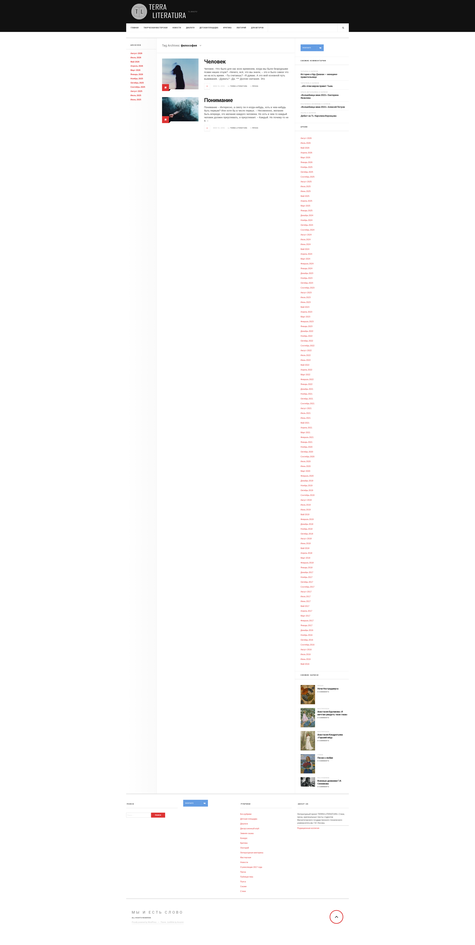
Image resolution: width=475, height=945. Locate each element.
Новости (176, 28)
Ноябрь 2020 (306, 447)
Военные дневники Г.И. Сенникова (329, 782)
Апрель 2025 (306, 201)
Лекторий (241, 28)
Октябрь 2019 (307, 490)
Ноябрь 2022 (306, 336)
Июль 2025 (136, 95)
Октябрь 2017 (307, 582)
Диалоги (190, 28)
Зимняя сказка (247, 833)
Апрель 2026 (137, 66)
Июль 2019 (306, 505)
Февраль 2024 (307, 264)
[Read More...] (207, 86)
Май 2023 (305, 307)
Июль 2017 (306, 596)
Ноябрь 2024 (306, 220)
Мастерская (323, 708)
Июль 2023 (306, 297)
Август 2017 (306, 592)
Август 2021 (306, 408)
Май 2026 (135, 62)
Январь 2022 (306, 384)
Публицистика (246, 877)
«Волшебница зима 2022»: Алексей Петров (323, 107)
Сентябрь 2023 (307, 288)
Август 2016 (306, 650)
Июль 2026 (136, 58)
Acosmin (180, 922)
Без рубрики (323, 778)
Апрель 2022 (306, 370)
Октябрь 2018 (307, 534)
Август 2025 (136, 91)
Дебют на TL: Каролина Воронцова (318, 115)
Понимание (218, 100)
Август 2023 (306, 293)
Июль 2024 (306, 239)
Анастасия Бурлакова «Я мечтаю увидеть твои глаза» (332, 713)
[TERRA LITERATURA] (158, 12)
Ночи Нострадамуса (327, 688)
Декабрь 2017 (307, 572)
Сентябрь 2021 (307, 403)
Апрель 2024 (306, 254)
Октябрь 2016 (307, 640)
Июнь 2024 (306, 244)
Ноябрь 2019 (306, 485)
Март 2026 (135, 70)
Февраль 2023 (307, 321)
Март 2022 (305, 375)
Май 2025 (305, 196)
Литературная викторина (251, 853)
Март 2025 (305, 206)
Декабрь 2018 (307, 524)
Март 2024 (305, 259)
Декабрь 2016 (307, 630)
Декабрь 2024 (307, 215)
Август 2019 (306, 500)
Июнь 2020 (306, 466)
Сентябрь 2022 (307, 346)
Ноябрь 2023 (306, 278)
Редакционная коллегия (308, 828)
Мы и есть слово (157, 912)
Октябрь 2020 (307, 452)
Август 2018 (306, 539)
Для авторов (257, 28)
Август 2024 (306, 235)
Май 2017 (305, 606)
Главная (135, 28)
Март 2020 (305, 471)
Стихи (320, 755)
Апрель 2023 (306, 312)
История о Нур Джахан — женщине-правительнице (319, 76)
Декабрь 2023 (307, 273)
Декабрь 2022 (307, 331)
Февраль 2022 (307, 379)
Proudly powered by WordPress (144, 922)
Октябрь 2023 (307, 283)
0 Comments (323, 692)
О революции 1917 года (251, 867)
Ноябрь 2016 (306, 635)
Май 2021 (305, 423)
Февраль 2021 (307, 437)
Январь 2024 (306, 268)
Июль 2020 (306, 461)
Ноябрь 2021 (306, 394)
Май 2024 (305, 249)
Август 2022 (306, 350)
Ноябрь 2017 (306, 577)
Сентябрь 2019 (307, 495)
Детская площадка (208, 28)
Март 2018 (305, 558)
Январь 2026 (137, 74)
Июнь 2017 (306, 601)
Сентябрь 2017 (307, 587)
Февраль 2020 (307, 476)
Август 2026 (136, 53)
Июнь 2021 (306, 418)
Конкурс (244, 838)
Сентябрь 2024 (307, 230)
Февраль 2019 (307, 519)
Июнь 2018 (306, 543)
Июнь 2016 (306, 659)
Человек (215, 61)
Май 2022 (305, 365)
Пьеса (243, 882)
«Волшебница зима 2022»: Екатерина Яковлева (319, 96)
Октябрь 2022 (307, 341)
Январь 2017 (306, 625)
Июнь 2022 (306, 360)
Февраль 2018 (307, 563)
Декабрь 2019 (307, 481)
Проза (255, 86)
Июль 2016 (306, 654)
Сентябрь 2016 (307, 645)
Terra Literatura (238, 86)
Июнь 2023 (306, 302)
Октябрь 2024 (307, 225)
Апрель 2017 (306, 611)
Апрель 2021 (306, 428)
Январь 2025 (306, 211)
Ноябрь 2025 (137, 79)
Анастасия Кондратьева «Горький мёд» (330, 736)
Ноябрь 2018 (306, 529)
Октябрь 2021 (307, 399)
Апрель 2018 (306, 553)
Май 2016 (305, 664)
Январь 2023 (306, 326)
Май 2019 (305, 514)
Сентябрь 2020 (307, 457)
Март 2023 (305, 317)
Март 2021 (305, 432)
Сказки (243, 886)
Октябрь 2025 (137, 83)
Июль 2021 (306, 413)
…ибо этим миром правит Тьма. (317, 86)
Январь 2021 (306, 442)
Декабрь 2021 (307, 389)
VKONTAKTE (306, 47)
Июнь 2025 (136, 100)
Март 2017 (305, 616)
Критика (227, 28)
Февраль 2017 (307, 621)
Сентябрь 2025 (138, 87)
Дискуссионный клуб (249, 828)
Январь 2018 (306, 568)
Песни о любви (325, 757)
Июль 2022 (306, 355)
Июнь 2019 (306, 510)
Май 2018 (305, 548)
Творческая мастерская (155, 28)
